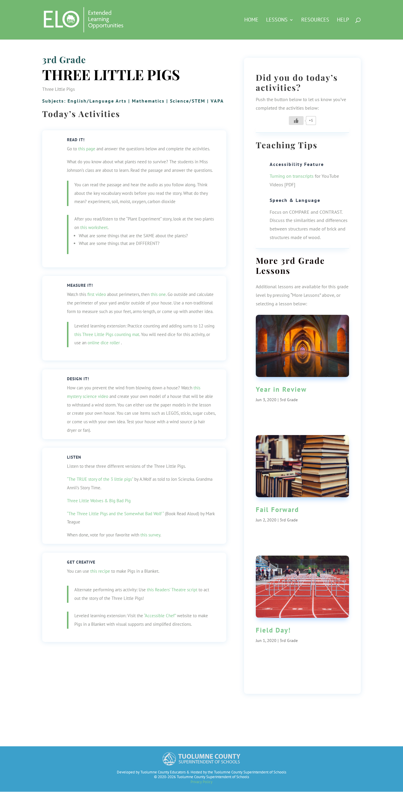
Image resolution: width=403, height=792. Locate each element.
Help (343, 20)
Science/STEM (187, 101)
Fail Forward (277, 509)
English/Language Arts (97, 101)
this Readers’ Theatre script (172, 589)
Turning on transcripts (292, 176)
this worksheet (94, 227)
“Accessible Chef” (160, 615)
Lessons (277, 20)
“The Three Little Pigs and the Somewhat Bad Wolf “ (115, 513)
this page (86, 149)
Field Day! (273, 630)
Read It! (76, 139)
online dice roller (104, 342)
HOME (251, 20)
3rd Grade (64, 59)
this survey (150, 535)
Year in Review (281, 389)
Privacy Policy (201, 781)
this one (158, 294)
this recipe (100, 571)
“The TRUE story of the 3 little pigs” (100, 479)
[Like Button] (296, 120)
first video (96, 294)
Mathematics (148, 101)
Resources (315, 20)
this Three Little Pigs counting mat (106, 334)
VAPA (217, 101)
